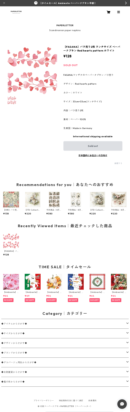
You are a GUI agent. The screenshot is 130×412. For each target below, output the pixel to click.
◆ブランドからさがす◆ (14, 352)
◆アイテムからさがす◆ (14, 323)
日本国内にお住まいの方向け (92, 155)
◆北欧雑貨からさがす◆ (14, 372)
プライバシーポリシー (44, 400)
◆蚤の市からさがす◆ (13, 381)
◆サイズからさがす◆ (13, 333)
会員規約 (92, 400)
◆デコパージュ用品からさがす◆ (18, 362)
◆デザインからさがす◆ (14, 343)
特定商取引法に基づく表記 (71, 400)
